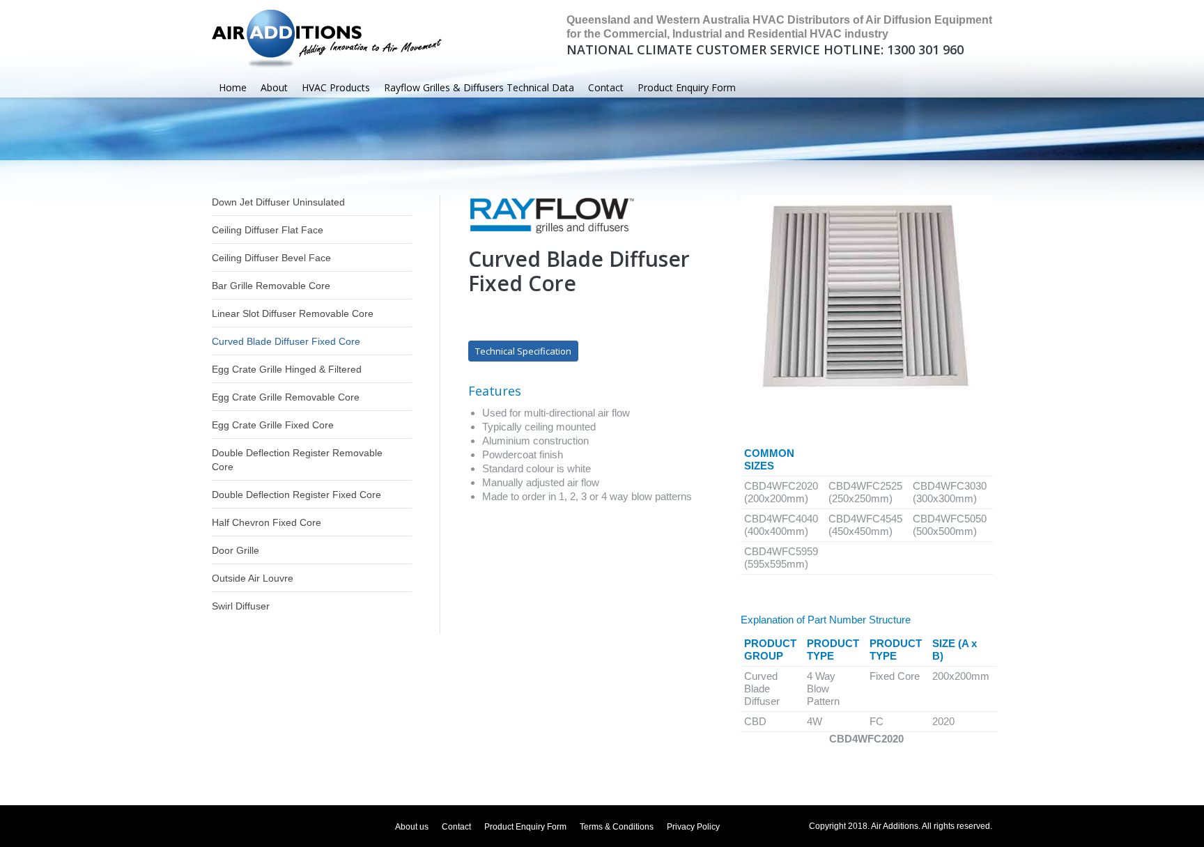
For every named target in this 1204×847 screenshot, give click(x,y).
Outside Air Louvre (252, 578)
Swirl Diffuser (241, 606)
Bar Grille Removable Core (271, 285)
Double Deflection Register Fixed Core (296, 494)
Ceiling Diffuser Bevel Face (271, 257)
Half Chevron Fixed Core (266, 522)
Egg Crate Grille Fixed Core (273, 424)
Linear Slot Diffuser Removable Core (292, 313)
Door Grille (235, 550)
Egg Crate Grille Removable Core (286, 397)
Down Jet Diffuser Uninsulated (278, 202)
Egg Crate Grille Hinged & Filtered (287, 369)
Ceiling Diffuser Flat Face (267, 229)
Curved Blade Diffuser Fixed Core (286, 341)
